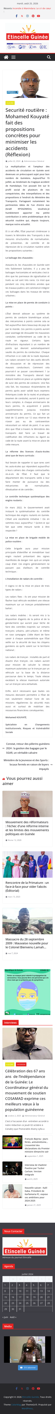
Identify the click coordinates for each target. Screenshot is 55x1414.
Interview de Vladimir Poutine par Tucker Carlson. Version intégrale (36, 1169)
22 (5, 1303)
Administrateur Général (34, 161)
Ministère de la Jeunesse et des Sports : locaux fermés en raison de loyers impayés (26, 765)
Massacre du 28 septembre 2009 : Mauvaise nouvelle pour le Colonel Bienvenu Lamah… (27, 943)
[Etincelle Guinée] (6, 57)
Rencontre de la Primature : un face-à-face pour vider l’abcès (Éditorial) (27, 887)
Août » (13, 1317)
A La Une (10, 103)
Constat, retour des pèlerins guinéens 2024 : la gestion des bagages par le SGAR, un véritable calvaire (28, 748)
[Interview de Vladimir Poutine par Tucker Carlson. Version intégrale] (12, 1172)
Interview (21, 1064)
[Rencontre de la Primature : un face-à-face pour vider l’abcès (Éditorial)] (27, 853)
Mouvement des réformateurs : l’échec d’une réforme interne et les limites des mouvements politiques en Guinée (27, 828)
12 (34, 1291)
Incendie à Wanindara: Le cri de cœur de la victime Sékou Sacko (32, 10)
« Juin (5, 1317)
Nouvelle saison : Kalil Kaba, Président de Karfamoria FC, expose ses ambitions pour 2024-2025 (36, 1194)
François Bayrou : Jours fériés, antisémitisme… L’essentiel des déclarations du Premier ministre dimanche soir (37, 1145)
